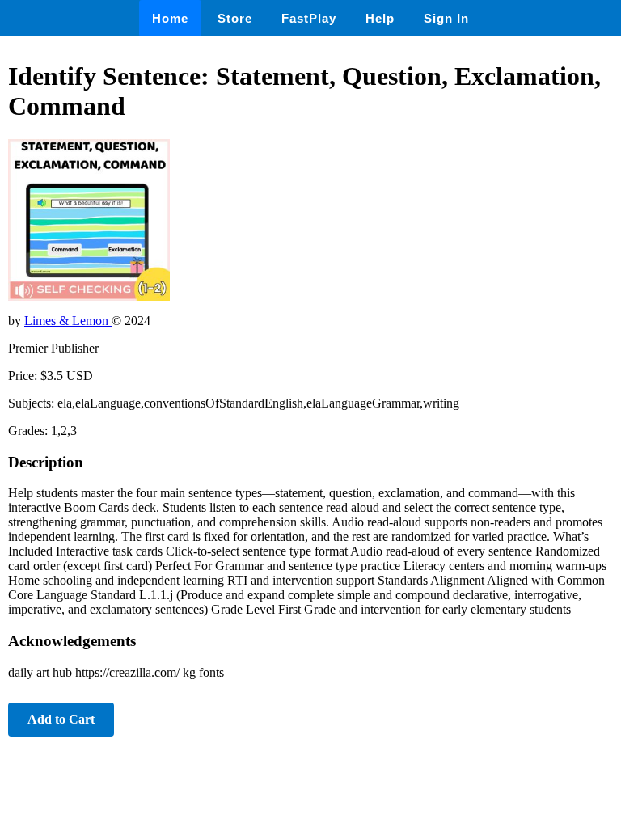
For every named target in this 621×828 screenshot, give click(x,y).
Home (170, 18)
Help (380, 18)
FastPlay (308, 18)
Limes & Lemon (68, 320)
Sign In (446, 18)
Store (235, 18)
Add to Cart (61, 719)
